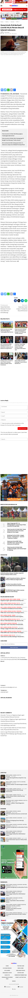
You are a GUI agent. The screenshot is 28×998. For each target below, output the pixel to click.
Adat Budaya (3, 599)
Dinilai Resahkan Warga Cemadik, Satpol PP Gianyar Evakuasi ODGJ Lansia (12, 573)
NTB (13, 627)
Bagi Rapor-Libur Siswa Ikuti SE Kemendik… (12, 624)
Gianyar (14, 775)
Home (7, 966)
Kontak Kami (20, 972)
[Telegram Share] (22, 300)
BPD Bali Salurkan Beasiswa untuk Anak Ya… (16, 814)
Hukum (9, 635)
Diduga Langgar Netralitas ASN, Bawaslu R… (12, 628)
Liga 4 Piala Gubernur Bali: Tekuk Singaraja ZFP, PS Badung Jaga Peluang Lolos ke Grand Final (13, 733)
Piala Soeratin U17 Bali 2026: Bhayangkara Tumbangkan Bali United (7, 331)
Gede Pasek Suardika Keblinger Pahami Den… (13, 636)
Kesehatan (23, 904)
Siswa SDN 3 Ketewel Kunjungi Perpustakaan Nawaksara (21, 362)
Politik (18, 603)
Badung (7, 599)
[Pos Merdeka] (14, 5)
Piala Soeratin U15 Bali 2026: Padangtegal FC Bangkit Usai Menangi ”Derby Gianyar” (20, 331)
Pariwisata (8, 783)
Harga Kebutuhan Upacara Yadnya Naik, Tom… (16, 840)
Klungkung (19, 817)
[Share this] (15, 300)
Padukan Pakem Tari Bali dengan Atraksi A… (16, 785)
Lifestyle (19, 775)
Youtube (21, 987)
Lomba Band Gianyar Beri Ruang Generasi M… (14, 790)
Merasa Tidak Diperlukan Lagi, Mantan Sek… (12, 620)
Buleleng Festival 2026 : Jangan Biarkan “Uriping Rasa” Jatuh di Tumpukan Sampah (15, 537)
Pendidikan (18, 607)
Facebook (8, 987)
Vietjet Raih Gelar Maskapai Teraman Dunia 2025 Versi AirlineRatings (6, 308)
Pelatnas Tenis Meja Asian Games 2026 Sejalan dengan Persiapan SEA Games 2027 (20, 347)
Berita (11, 599)
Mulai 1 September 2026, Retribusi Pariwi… (15, 901)
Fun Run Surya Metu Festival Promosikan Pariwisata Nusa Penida (15, 584)
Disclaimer (7, 970)
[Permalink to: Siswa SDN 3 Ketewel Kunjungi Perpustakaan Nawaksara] (21, 356)
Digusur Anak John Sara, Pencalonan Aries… (12, 604)
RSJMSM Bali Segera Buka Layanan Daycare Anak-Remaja (15, 590)
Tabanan (13, 615)
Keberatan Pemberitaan (21, 975)
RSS (15, 989)
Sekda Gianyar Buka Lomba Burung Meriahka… (15, 796)
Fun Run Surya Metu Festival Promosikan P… (13, 909)
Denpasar (9, 603)
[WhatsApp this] (25, 300)
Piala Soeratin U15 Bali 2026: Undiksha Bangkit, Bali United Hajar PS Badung (16, 549)
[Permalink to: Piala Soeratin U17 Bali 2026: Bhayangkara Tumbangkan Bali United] (7, 324)
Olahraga (18, 905)
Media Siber (20, 968)
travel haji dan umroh (6, 723)
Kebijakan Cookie (7, 972)
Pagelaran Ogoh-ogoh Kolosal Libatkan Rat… (13, 600)
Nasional (14, 603)
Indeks (14, 981)
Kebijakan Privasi (20, 970)
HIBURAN (18, 599)
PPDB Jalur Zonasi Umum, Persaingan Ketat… (13, 612)
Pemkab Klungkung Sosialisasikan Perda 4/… (16, 827)
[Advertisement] (14, 72)
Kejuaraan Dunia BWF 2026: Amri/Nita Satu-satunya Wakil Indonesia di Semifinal (15, 543)
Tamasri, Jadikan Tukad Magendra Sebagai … (15, 803)
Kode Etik (7, 975)
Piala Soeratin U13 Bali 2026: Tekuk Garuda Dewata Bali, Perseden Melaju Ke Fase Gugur (16, 531)
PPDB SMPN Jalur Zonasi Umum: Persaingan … (13, 632)
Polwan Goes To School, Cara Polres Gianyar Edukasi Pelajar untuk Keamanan (7, 363)
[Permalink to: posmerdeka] (2, 33)
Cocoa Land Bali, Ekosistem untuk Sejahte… (12, 616)
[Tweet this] (18, 300)
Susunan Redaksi (7, 968)
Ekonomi (9, 615)
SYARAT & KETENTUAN (20, 977)
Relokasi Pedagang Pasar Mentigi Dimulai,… (15, 821)
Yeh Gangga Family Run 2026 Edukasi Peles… (15, 834)
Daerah (14, 599)
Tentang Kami (20, 966)
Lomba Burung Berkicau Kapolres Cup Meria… (16, 778)
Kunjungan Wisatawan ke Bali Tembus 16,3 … (16, 914)
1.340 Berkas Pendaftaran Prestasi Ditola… (12, 608)
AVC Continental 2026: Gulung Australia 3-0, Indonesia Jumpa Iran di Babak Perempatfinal (7, 346)
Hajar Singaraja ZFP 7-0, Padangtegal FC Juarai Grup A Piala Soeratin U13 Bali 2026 (16, 525)
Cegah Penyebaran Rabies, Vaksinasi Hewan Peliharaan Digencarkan (15, 578)
